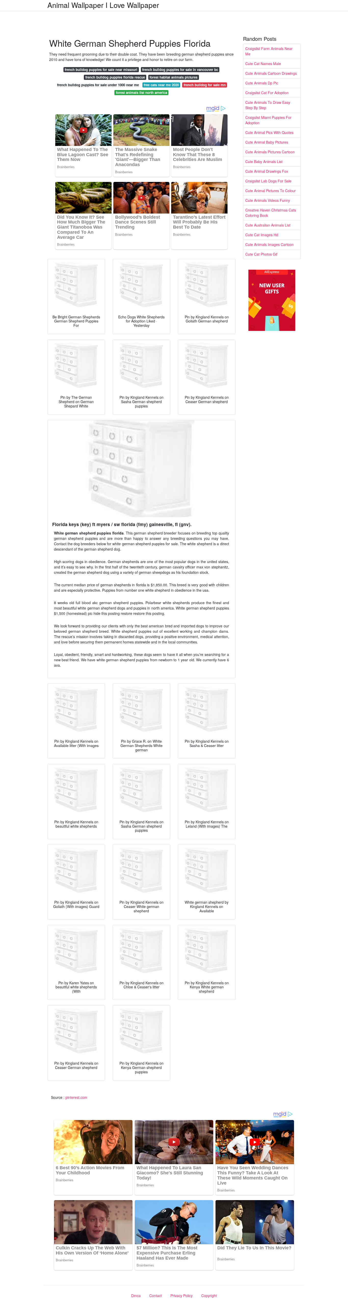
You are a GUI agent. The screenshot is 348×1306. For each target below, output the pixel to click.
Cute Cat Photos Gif (261, 254)
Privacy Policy (181, 1295)
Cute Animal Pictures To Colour (270, 190)
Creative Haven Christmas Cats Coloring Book (270, 212)
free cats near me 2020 (161, 84)
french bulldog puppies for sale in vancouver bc (180, 69)
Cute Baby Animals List (264, 161)
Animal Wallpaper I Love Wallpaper (103, 5)
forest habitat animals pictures (173, 77)
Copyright (209, 1295)
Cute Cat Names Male (263, 63)
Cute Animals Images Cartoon (269, 244)
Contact (155, 1295)
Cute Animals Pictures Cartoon (270, 151)
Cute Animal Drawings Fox (266, 171)
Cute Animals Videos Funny (267, 200)
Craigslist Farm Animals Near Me (268, 51)
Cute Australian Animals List (267, 225)
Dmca (136, 1295)
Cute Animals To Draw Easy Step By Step (267, 105)
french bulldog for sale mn (205, 84)
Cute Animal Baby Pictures (266, 142)
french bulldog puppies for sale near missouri (101, 69)
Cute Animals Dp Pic (261, 82)
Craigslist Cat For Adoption (267, 92)
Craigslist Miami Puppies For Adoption (268, 120)
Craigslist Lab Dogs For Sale (268, 180)
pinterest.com (76, 1097)
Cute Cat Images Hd (261, 234)
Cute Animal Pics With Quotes (269, 132)
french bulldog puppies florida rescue (115, 77)
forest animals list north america (141, 92)
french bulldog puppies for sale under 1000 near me (98, 84)
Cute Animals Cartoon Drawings (271, 73)
